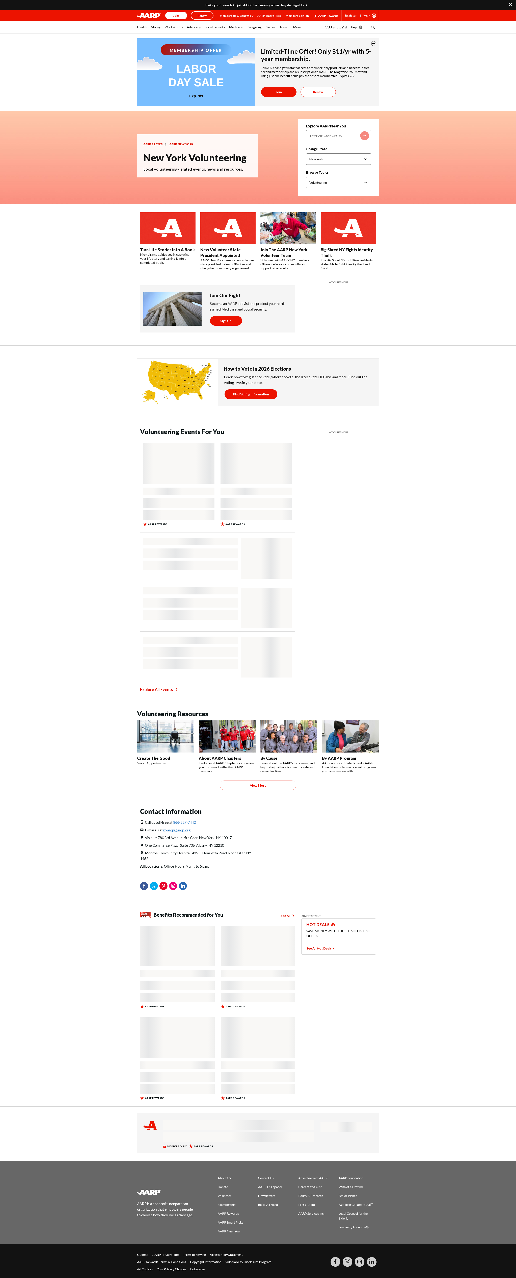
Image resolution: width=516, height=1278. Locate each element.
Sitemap (142, 1254)
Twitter (154, 886)
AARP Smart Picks (269, 15)
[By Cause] (288, 736)
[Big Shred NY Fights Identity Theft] (348, 228)
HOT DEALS (318, 924)
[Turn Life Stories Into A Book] (168, 228)
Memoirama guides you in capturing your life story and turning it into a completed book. (164, 258)
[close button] (373, 43)
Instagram (173, 886)
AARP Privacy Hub (165, 1254)
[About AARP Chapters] (227, 736)
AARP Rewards (328, 15)
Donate (223, 1187)
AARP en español (336, 27)
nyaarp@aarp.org (176, 830)
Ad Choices (145, 1269)
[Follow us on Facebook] (335, 1262)
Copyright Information (205, 1262)
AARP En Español (270, 1187)
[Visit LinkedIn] (372, 1262)
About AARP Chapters (220, 758)
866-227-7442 (184, 822)
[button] (373, 27)
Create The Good (153, 758)
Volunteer (224, 1196)
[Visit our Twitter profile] (347, 1262)
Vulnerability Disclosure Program (248, 1262)
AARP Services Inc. (311, 1213)
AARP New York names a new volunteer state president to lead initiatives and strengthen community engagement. (227, 264)
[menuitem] (142, 29)
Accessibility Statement (226, 1254)
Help (354, 27)
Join (279, 92)
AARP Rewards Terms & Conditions (161, 1262)
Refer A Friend (268, 1204)
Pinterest (163, 886)
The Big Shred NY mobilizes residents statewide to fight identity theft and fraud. (347, 264)
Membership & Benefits (235, 15)
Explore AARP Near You (326, 126)
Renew (318, 92)
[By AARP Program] (350, 736)
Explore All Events (156, 689)
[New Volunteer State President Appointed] (228, 228)
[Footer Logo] (165, 1192)
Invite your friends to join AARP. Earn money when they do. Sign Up (254, 5)
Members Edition (297, 15)
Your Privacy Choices (171, 1269)
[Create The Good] (165, 736)
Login (366, 15)
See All (285, 915)
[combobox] (338, 135)
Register (351, 15)
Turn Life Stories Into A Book (167, 249)
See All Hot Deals (319, 948)
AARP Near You (229, 1231)
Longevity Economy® (354, 1227)
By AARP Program (339, 758)
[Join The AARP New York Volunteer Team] (288, 228)
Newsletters (266, 1196)
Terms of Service (194, 1254)
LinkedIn (183, 886)
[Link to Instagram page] (359, 1262)
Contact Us (266, 1178)
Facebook (144, 886)
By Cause (269, 758)
